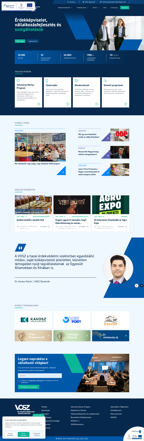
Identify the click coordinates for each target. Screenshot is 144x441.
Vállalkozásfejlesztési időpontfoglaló (112, 2)
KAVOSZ (113, 417)
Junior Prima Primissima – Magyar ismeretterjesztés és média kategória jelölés (89, 172)
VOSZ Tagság (89, 2)
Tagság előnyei (33, 41)
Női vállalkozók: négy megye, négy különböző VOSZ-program (37, 164)
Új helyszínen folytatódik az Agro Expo (110, 221)
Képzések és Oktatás (78, 410)
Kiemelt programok (113, 85)
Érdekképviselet (81, 7)
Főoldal (44, 407)
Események (114, 7)
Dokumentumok (116, 414)
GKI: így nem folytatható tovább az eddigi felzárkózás (88, 135)
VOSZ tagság (20, 41)
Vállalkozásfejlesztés (64, 7)
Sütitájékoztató (115, 410)
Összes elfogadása (23, 434)
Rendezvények (82, 85)
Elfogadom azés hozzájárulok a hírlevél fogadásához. (39, 381)
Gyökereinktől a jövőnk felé (30, 219)
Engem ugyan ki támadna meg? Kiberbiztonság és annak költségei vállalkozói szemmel (70, 223)
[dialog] (23, 427)
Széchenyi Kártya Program (26, 86)
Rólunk (95, 7)
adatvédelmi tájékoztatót (36, 380)
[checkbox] (19, 381)
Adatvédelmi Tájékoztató (119, 407)
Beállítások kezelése (37, 434)
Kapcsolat (125, 7)
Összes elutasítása (10, 434)
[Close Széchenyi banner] (35, 2)
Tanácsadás (51, 85)
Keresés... (73, 2)
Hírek (104, 7)
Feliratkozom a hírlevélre (28, 387)
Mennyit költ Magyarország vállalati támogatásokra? (88, 153)
